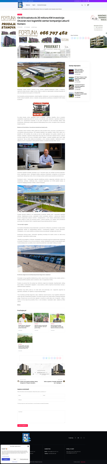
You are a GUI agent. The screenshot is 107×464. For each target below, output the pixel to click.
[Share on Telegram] (83, 38)
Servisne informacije (41, 5)
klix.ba (18, 304)
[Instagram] (81, 438)
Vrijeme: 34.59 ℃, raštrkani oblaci (27, 1)
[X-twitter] (84, 438)
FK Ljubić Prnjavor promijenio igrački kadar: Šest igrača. (81, 94)
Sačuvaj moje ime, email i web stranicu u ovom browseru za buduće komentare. (33, 403)
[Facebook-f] (75, 438)
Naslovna (28, 5)
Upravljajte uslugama (5, 456)
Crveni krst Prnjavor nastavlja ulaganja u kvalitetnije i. (80, 86)
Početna (19, 1)
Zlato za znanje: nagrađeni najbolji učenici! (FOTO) (79, 71)
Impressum (83, 461)
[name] (83, 1)
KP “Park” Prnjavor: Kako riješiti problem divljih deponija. (81, 78)
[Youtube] (78, 438)
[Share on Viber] (80, 38)
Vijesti (33, 5)
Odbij (15, 459)
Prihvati (5, 459)
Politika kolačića (14, 461)
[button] (28, 446)
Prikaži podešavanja (24, 459)
